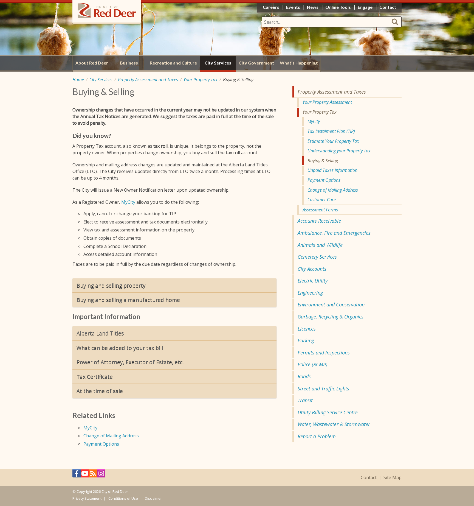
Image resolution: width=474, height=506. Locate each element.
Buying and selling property (111, 285)
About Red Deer (91, 62)
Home (78, 80)
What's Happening (299, 62)
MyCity (128, 202)
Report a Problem (317, 436)
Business (129, 62)
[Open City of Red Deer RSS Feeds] (93, 474)
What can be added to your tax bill (120, 347)
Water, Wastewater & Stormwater (334, 424)
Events (293, 7)
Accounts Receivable (319, 220)
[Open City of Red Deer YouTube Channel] (85, 474)
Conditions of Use (123, 498)
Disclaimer (153, 498)
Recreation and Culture (173, 62)
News (312, 7)
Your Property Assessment (327, 102)
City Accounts (312, 268)
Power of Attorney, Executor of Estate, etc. (130, 362)
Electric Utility (313, 280)
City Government (256, 62)
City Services (100, 80)
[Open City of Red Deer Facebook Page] (76, 474)
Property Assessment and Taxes (148, 80)
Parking (306, 340)
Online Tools (338, 7)
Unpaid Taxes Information (332, 170)
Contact (369, 477)
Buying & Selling (322, 161)
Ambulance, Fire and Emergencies (334, 233)
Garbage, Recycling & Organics (330, 316)
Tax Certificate (95, 376)
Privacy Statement (86, 498)
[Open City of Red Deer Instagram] (101, 474)
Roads (304, 376)
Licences (307, 328)
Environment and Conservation (331, 304)
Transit (305, 400)
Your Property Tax (201, 80)
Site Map (392, 477)
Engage (365, 7)
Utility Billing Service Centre (328, 412)
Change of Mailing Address (111, 436)
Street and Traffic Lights (323, 388)
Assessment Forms (320, 210)
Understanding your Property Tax (339, 151)
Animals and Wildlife (320, 245)
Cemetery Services (317, 256)
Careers (271, 7)
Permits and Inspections (324, 352)
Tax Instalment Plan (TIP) (331, 131)
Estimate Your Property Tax (333, 141)
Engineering (310, 292)
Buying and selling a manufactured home (128, 299)
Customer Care (321, 200)
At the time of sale (100, 391)
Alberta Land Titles (100, 333)
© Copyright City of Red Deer (100, 491)
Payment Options (101, 444)
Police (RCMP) (312, 364)
